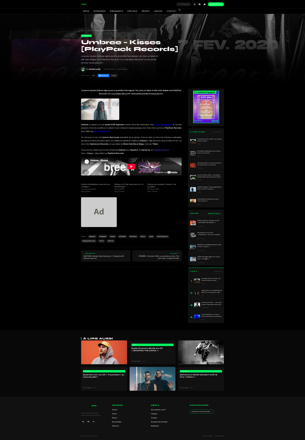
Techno (114, 410)
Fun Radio (122, 236)
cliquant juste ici (161, 150)
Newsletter (216, 4)
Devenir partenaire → (201, 411)
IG (83, 421)
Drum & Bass (116, 422)
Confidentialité (219, 436)
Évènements (116, 11)
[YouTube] (204, 4)
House (90, 30)
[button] (84, 4)
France (112, 236)
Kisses (143, 236)
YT (93, 421)
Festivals (132, 11)
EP (135, 345)
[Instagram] (194, 4)
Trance (114, 418)
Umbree (111, 241)
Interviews (99, 11)
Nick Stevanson (162, 236)
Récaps (146, 11)
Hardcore (115, 426)
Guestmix (133, 236)
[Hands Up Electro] (84, 4)
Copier (114, 75)
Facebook (104, 75)
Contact (171, 11)
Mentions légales (208, 436)
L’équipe (158, 11)
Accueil (83, 30)
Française (102, 236)
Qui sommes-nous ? (158, 410)
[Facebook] (199, 4)
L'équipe (154, 414)
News (86, 11)
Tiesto (101, 241)
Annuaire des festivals (159, 422)
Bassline (92, 236)
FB (88, 421)
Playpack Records (89, 241)
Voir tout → (215, 213)
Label (151, 236)
